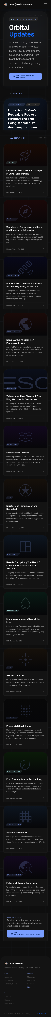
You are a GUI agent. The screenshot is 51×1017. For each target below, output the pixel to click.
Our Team (9, 980)
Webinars (31, 980)
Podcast (30, 984)
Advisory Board (11, 984)
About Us (8, 977)
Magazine (31, 977)
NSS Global (9, 1003)
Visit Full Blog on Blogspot (23, 76)
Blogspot (8, 1000)
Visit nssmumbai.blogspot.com (25, 933)
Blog (29, 987)
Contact (8, 997)
